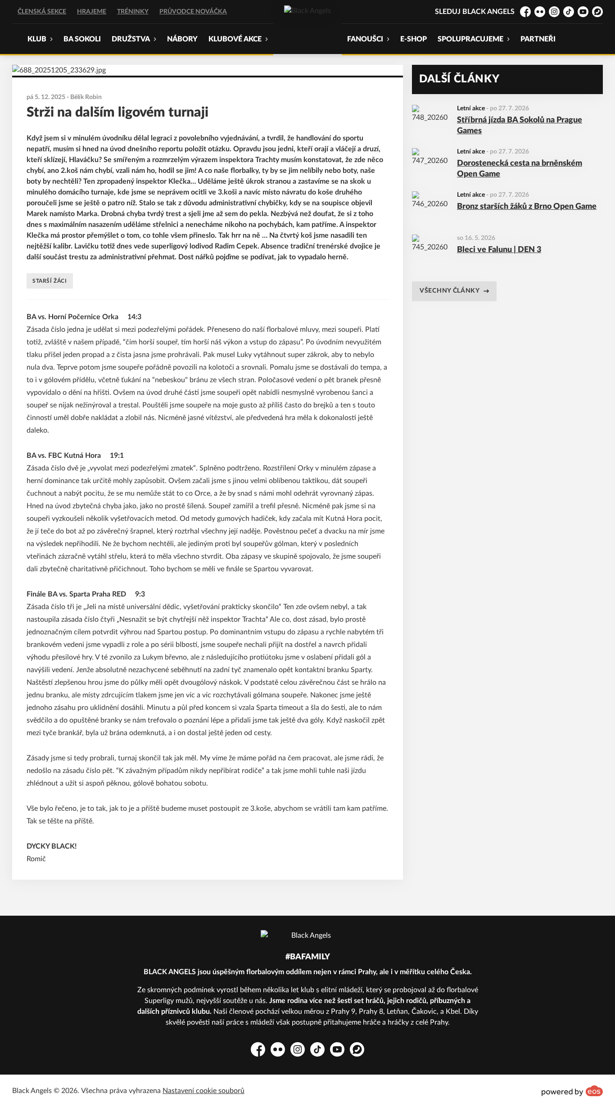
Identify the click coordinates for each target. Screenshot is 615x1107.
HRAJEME (91, 12)
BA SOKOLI (82, 39)
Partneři (538, 39)
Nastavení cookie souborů (203, 1090)
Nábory (182, 39)
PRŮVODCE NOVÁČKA (193, 12)
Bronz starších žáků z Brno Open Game (527, 207)
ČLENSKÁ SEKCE (42, 12)
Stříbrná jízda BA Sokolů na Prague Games (519, 126)
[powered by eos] (572, 1090)
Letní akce (471, 108)
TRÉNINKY (133, 12)
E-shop (413, 39)
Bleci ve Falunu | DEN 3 (499, 250)
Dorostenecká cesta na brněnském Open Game (519, 169)
